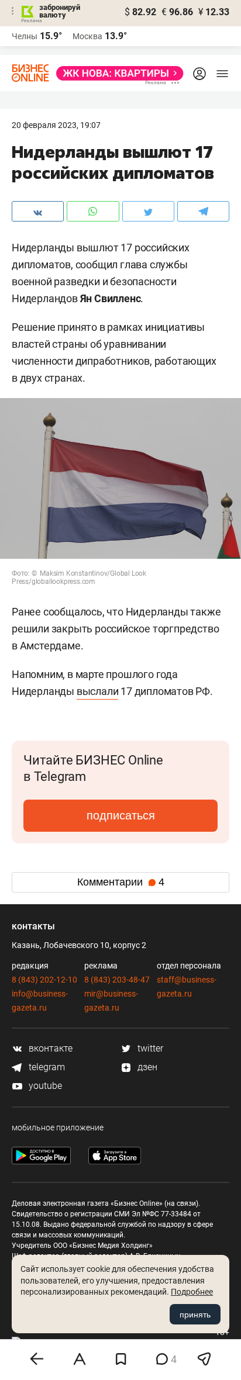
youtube (44, 1085)
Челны (24, 36)
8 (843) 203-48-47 (117, 979)
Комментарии (120, 882)
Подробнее (192, 1291)
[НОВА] (116, 73)
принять (195, 1314)
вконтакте (49, 1048)
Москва (87, 36)
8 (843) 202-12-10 (44, 979)
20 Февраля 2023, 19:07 (56, 125)
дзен (146, 1067)
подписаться (121, 815)
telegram (45, 1067)
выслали (98, 691)
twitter (149, 1048)
